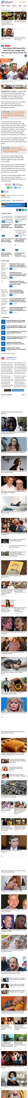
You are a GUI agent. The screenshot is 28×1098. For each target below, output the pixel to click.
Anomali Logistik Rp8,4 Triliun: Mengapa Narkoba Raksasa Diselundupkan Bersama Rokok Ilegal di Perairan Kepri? (18, 301)
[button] (21, 2)
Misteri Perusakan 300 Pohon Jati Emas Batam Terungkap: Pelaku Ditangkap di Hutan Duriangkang (7, 240)
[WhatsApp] (25, 210)
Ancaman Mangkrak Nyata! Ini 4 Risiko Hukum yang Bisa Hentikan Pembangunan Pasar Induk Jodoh (17, 309)
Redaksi (2, 55)
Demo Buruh (21, 195)
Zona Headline (7, 45)
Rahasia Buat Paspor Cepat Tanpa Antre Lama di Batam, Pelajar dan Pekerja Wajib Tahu (18, 265)
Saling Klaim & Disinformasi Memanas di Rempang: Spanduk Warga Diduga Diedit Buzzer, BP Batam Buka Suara (15, 343)
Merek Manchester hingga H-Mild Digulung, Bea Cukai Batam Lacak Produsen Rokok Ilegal (7, 226)
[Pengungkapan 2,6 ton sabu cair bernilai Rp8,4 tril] (20, 368)
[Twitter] (20, 210)
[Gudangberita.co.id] (7, 2)
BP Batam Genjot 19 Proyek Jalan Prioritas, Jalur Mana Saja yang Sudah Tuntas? (18, 283)
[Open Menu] (23, 2)
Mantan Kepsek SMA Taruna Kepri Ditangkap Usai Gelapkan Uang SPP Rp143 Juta (20, 226)
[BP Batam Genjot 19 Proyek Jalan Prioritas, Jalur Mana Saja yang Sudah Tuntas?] (4, 284)
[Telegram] (23, 210)
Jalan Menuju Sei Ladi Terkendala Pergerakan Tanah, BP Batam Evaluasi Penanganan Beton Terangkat (18, 275)
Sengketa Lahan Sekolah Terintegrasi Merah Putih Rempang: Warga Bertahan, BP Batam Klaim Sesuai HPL (16, 348)
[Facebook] (17, 210)
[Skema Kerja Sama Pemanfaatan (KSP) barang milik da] (7, 381)
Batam (3, 45)
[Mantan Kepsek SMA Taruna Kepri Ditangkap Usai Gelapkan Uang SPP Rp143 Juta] (21, 219)
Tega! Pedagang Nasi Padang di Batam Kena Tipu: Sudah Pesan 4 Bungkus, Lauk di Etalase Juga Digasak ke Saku (20, 240)
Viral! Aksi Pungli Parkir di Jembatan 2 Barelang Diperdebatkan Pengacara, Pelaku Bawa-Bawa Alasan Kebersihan (16, 332)
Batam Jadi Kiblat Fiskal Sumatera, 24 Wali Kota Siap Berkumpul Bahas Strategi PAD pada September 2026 (6, 254)
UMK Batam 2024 (6, 197)
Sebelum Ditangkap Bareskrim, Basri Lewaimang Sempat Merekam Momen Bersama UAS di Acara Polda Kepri (16, 337)
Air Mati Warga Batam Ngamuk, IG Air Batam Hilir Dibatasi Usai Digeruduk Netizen (16, 326)
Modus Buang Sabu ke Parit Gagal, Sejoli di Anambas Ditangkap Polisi (15, 321)
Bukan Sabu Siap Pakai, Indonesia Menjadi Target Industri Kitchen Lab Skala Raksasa (16, 292)
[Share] (25, 56)
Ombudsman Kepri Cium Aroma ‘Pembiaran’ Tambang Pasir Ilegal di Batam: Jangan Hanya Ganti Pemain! (21, 254)
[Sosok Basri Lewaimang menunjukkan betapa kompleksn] (20, 381)
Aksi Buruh (9, 195)
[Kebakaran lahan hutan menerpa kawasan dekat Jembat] (7, 368)
